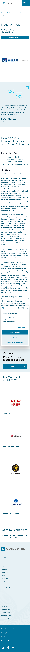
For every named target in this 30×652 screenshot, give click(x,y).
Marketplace (4, 591)
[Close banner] (27, 308)
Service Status (4, 597)
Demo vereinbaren (26, 3)
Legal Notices (5, 637)
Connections (4, 572)
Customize (14, 337)
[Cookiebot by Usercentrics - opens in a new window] (18, 308)
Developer (3, 575)
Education (3, 581)
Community (4, 569)
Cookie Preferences (7, 641)
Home (3, 13)
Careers (3, 566)
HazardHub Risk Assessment (8, 594)
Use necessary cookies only (15, 342)
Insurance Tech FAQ (6, 588)
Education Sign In (5, 612)
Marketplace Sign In (6, 615)
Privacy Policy (5, 633)
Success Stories (20, 13)
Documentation (5, 578)
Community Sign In (6, 609)
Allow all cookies (15, 332)
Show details (21, 327)
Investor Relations (5, 585)
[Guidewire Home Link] (13, 549)
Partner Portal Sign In (6, 619)
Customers (10, 13)
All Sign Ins (6, 606)
